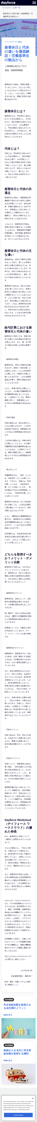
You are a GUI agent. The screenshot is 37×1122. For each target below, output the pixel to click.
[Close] (33, 1098)
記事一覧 (16, 7)
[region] (18, 1108)
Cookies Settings (18, 1115)
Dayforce (8, 7)
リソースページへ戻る (13, 42)
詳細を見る (8, 1015)
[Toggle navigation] (34, 2)
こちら (16, 984)
